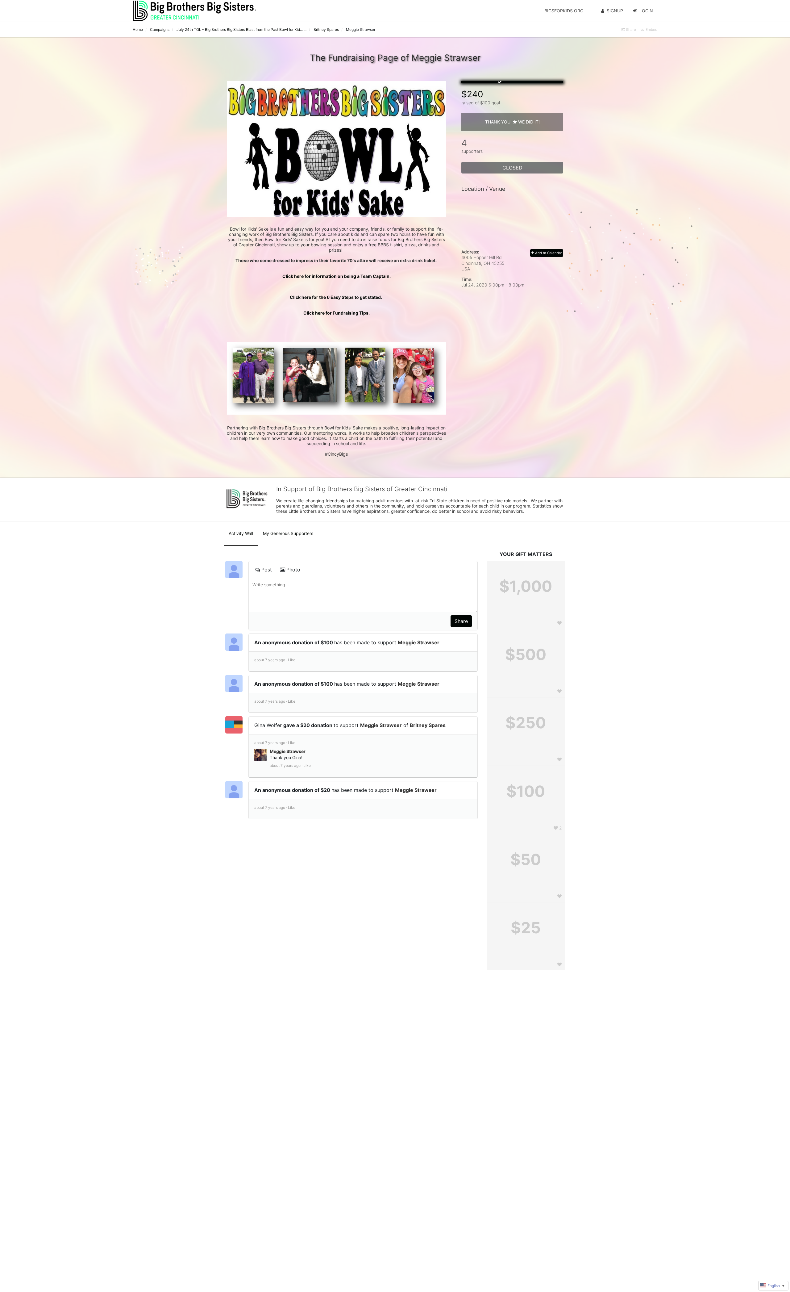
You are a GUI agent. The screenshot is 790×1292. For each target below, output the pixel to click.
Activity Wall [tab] (241, 533)
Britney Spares (428, 725)
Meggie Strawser (418, 642)
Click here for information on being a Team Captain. (336, 276)
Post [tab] (266, 570)
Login (646, 10)
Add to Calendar (548, 253)
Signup (615, 10)
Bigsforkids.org (563, 10)
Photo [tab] (293, 570)
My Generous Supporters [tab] (288, 533)
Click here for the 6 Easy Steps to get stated (336, 297)
